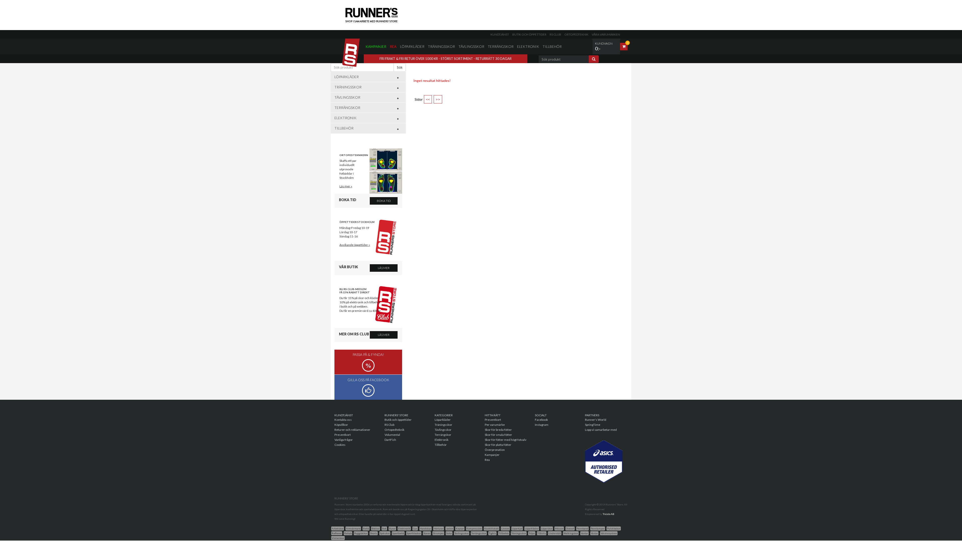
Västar (594, 533)
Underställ (554, 533)
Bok (384, 528)
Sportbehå (398, 533)
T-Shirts (541, 533)
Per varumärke (495, 425)
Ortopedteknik (576, 34)
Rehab (348, 533)
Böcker (376, 528)
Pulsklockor (613, 528)
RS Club (555, 34)
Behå (366, 528)
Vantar (584, 533)
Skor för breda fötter (498, 430)
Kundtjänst (500, 34)
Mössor (559, 528)
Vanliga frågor (343, 440)
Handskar (425, 528)
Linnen (505, 528)
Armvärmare (353, 528)
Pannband (582, 528)
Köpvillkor (341, 425)
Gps (415, 528)
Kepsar (460, 528)
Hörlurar (438, 528)
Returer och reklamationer (352, 430)
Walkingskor (570, 533)
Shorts (373, 533)
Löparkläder (412, 46)
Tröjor (532, 533)
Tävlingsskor (471, 46)
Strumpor (438, 533)
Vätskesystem (608, 533)
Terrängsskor (478, 533)
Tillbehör (552, 46)
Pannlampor (598, 528)
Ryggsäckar (361, 533)
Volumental (392, 435)
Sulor (449, 533)
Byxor (392, 528)
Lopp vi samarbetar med (601, 430)
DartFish (390, 440)
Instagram (541, 425)
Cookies (339, 445)
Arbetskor (337, 528)
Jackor (449, 528)
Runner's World (595, 420)
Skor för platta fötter (498, 445)
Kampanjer (376, 46)
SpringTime (592, 425)
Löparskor (546, 528)
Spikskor (385, 533)
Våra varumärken (606, 34)
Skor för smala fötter (498, 435)
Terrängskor (501, 46)
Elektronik (528, 46)
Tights (492, 533)
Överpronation (495, 450)
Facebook (541, 420)
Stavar (426, 533)
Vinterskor (338, 537)
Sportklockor (414, 533)
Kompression (474, 528)
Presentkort (342, 435)
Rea (393, 46)
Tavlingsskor (461, 533)
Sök (400, 67)
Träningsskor (441, 46)
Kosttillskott (491, 528)
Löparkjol (517, 528)
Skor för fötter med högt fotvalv (505, 440)
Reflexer (337, 533)
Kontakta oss (343, 420)
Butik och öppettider (529, 34)
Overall (570, 528)
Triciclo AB (608, 513)
